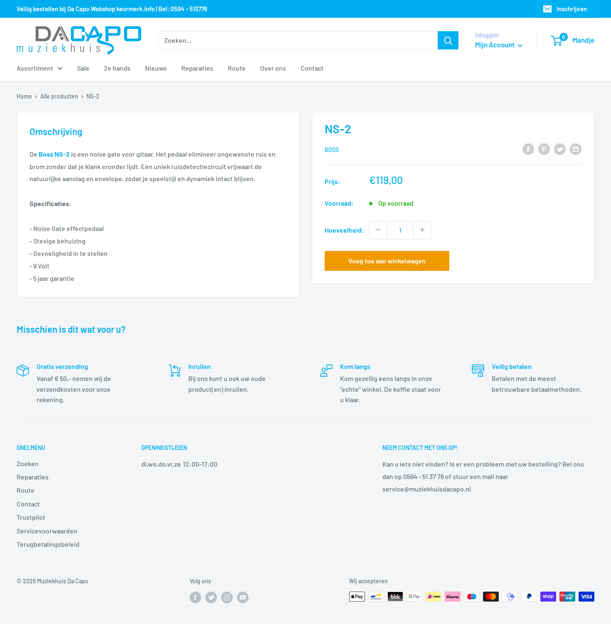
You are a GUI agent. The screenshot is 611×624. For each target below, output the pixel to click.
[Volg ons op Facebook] (195, 597)
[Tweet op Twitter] (560, 148)
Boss (332, 149)
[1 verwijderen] (378, 229)
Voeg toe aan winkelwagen (387, 260)
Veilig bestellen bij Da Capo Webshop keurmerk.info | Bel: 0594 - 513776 (112, 8)
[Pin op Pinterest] (544, 148)
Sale (83, 68)
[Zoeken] (448, 40)
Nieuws (156, 68)
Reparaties (197, 68)
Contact (312, 68)
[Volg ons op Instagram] (227, 597)
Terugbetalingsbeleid (48, 544)
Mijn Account (495, 44)
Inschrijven (572, 8)
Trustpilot (31, 517)
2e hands (117, 68)
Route (237, 68)
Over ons (273, 68)
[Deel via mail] (575, 148)
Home (24, 96)
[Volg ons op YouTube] (243, 597)
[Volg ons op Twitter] (211, 597)
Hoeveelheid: (344, 229)
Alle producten (59, 96)
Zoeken (28, 463)
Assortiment (35, 68)
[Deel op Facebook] (528, 148)
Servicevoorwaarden (47, 531)
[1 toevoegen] (422, 229)
